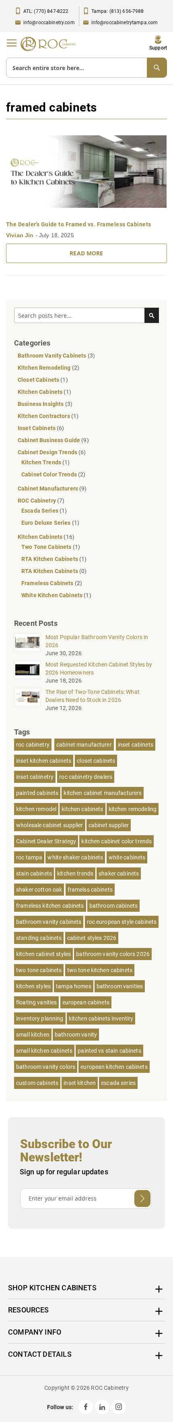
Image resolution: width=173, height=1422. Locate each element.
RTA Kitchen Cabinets (50, 559)
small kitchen (32, 1034)
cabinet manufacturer (84, 744)
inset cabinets (135, 744)
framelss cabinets (90, 889)
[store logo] (50, 44)
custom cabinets (37, 1083)
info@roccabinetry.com (49, 22)
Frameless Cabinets (48, 583)
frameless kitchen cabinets (50, 905)
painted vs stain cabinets (109, 1050)
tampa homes (73, 986)
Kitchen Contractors (44, 416)
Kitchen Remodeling (45, 367)
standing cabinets (39, 938)
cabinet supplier (109, 825)
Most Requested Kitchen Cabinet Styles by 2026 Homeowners (98, 668)
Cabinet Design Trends (48, 452)
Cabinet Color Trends (49, 474)
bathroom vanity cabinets (48, 922)
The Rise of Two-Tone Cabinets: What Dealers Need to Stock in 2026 (92, 696)
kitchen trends (75, 873)
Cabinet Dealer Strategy (46, 841)
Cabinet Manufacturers (48, 488)
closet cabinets (96, 761)
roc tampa (29, 857)
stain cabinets (34, 873)
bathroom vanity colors (45, 1067)
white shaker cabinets (75, 857)
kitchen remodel (36, 809)
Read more (86, 253)
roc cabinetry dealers (85, 777)
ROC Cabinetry (37, 500)
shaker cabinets (119, 873)
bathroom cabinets (113, 905)
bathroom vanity (76, 1034)
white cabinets (127, 857)
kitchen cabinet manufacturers (103, 793)
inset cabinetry (35, 777)
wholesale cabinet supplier (49, 825)
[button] (158, 43)
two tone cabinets (39, 970)
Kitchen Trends (41, 462)
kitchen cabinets (82, 809)
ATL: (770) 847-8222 (46, 11)
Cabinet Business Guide (49, 440)
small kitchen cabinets (44, 1050)
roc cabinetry (32, 744)
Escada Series (40, 510)
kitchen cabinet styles (43, 954)
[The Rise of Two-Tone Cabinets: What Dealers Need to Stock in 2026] (27, 697)
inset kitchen (80, 1083)
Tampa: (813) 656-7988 (117, 11)
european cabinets (85, 1002)
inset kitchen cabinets (43, 761)
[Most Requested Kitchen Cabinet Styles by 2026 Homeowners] (27, 670)
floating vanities (36, 1002)
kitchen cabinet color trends (116, 841)
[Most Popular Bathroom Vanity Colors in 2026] (27, 642)
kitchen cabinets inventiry (101, 1018)
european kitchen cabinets (114, 1067)
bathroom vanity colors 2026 (113, 954)
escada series (118, 1083)
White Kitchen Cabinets (52, 595)
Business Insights (41, 404)
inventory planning (40, 1018)
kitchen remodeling (133, 809)
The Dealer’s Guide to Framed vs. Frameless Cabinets (78, 224)
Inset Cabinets (37, 428)
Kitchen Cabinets (41, 392)
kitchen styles (33, 986)
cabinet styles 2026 (92, 938)
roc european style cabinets (122, 922)
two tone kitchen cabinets (100, 970)
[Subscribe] (142, 1198)
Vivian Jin (20, 235)
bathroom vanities (120, 986)
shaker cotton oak (39, 889)
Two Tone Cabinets (47, 547)
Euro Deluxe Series (46, 523)
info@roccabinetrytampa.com (124, 22)
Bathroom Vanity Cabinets (53, 355)
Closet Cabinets (39, 380)
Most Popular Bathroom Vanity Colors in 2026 (96, 641)
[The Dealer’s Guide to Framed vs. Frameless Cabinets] (86, 171)
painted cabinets (37, 793)
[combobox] (86, 68)
